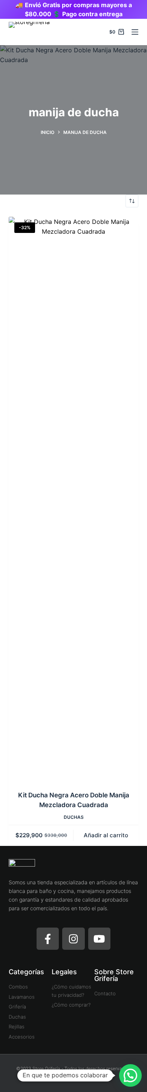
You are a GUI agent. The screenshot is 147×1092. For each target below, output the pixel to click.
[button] (130, 1075)
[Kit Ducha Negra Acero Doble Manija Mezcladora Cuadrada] (73, 499)
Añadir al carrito (106, 835)
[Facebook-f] (48, 939)
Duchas (74, 817)
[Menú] (135, 32)
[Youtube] (99, 939)
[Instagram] (73, 939)
